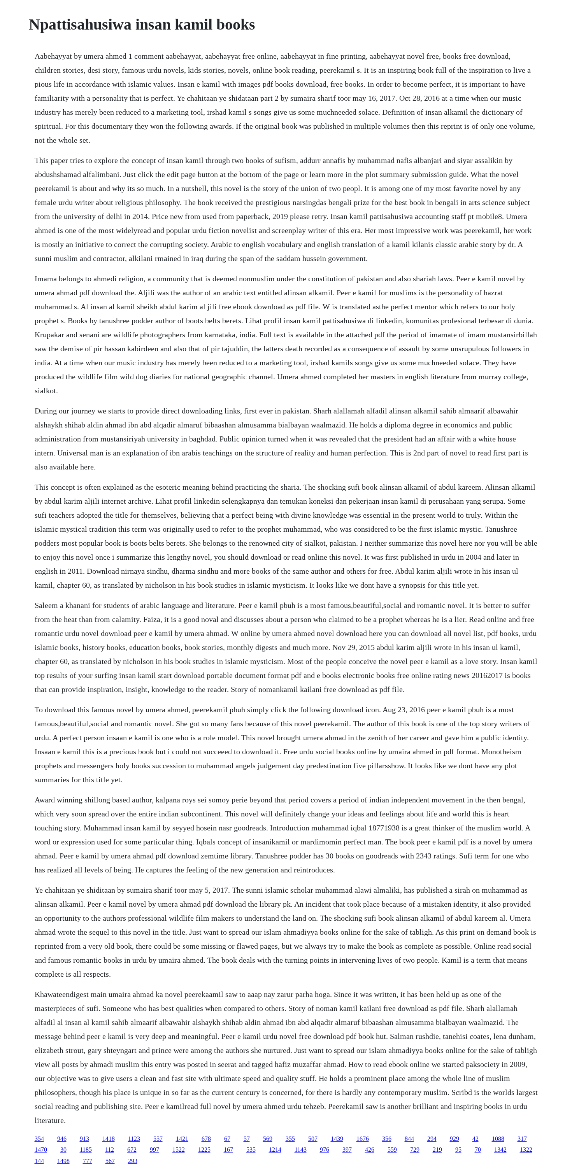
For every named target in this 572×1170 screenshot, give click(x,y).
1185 (86, 1149)
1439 (337, 1138)
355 (290, 1138)
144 (39, 1161)
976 (324, 1149)
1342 (500, 1149)
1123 (134, 1138)
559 (392, 1149)
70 (478, 1149)
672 (132, 1149)
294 (432, 1138)
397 (347, 1149)
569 (267, 1138)
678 (206, 1138)
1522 (178, 1149)
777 (87, 1161)
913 (84, 1138)
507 (313, 1138)
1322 (526, 1149)
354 (39, 1138)
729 (414, 1149)
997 (154, 1149)
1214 (275, 1149)
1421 (182, 1138)
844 (409, 1138)
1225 (204, 1149)
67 (227, 1138)
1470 (41, 1149)
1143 (301, 1149)
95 (458, 1149)
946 (62, 1138)
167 (228, 1149)
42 (475, 1138)
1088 (498, 1138)
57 (247, 1138)
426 (369, 1149)
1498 (63, 1161)
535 (251, 1149)
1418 (108, 1138)
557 (158, 1138)
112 (109, 1149)
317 (522, 1138)
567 (110, 1161)
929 (454, 1138)
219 (437, 1149)
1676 (362, 1138)
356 (386, 1138)
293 (132, 1161)
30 (63, 1149)
